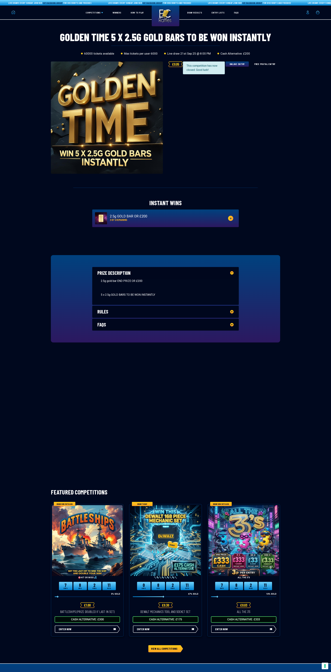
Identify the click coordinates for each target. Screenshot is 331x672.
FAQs (101, 324)
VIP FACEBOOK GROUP (53, 2)
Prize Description (114, 273)
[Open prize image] (101, 218)
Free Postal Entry (264, 64)
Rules (102, 311)
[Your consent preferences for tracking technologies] (325, 666)
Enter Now (65, 629)
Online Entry (237, 64)
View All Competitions (164, 648)
